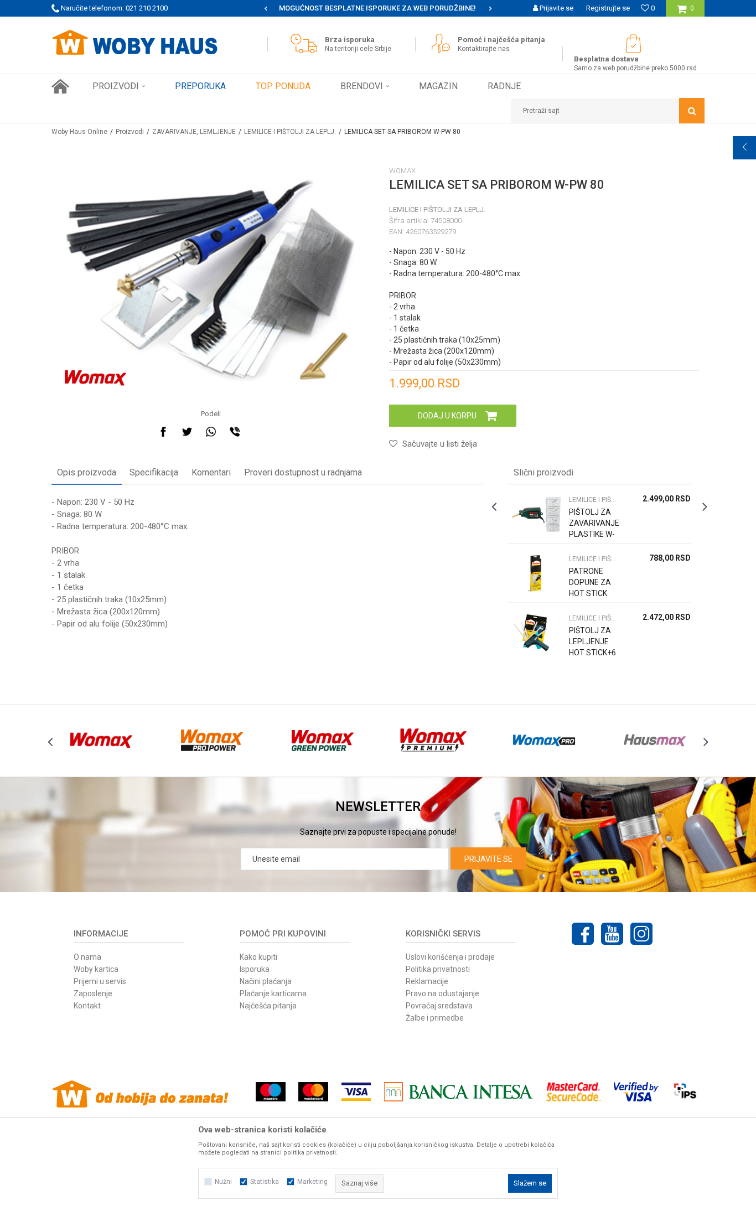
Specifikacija (154, 472)
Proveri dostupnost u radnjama (303, 472)
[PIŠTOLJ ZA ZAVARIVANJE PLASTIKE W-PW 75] (535, 514)
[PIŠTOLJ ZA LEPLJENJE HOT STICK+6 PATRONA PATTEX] (535, 632)
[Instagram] (641, 934)
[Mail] (258, 432)
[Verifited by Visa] (636, 1091)
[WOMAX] (95, 378)
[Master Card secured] (573, 1091)
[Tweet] (187, 432)
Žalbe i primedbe (435, 1017)
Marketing (312, 1182)
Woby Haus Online (79, 132)
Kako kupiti (258, 957)
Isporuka (255, 969)
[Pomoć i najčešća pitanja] (443, 43)
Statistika (264, 1182)
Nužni (223, 1182)
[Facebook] (163, 432)
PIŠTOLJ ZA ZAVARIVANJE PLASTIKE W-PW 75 (594, 529)
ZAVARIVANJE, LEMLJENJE (194, 132)
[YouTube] (612, 934)
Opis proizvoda (86, 472)
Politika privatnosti (438, 969)
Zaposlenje (93, 993)
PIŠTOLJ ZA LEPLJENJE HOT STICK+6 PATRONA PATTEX (592, 652)
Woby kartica (96, 969)
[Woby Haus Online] (134, 42)
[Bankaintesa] (459, 1091)
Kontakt (87, 1005)
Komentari (211, 472)
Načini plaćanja (266, 981)
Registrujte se (608, 8)
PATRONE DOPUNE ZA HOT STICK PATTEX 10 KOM (590, 593)
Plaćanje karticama (273, 993)
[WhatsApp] (211, 432)
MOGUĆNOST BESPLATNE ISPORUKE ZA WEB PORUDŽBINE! (377, 8)
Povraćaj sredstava (439, 1005)
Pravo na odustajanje (442, 993)
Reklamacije (427, 981)
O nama (87, 957)
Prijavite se (488, 859)
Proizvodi (130, 132)
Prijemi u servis (100, 981)
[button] (608, 111)
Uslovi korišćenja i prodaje (450, 957)
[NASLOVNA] (60, 86)
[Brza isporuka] (307, 43)
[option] (378, 8)
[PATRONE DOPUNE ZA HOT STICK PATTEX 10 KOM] (535, 573)
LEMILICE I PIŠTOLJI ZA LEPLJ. (290, 132)
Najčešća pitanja (268, 1005)
